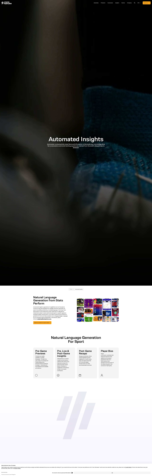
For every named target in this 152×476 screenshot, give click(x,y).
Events (123, 2)
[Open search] (134, 3)
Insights (117, 2)
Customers (110, 2)
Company (129, 2)
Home (71, 289)
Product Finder (58, 316)
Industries (96, 2)
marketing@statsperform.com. (44, 319)
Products (103, 2)
